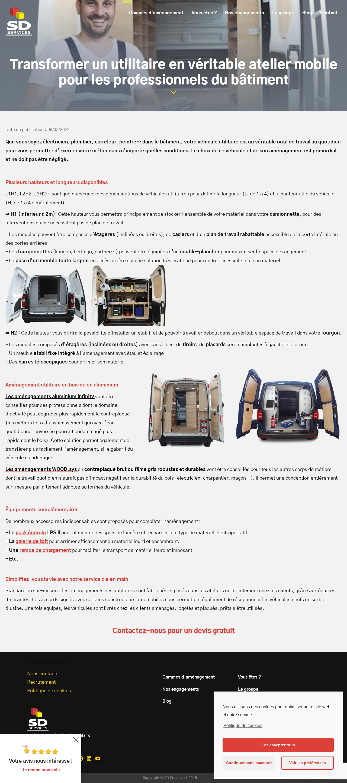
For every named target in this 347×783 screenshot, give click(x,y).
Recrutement (41, 682)
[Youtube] (97, 758)
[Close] (76, 739)
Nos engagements (244, 13)
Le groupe (283, 13)
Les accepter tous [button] (278, 745)
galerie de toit (31, 541)
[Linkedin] (89, 758)
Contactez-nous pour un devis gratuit (174, 631)
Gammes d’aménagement (156, 13)
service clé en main (105, 579)
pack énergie (31, 532)
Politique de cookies (242, 725)
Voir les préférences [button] (307, 763)
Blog (307, 13)
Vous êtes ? (204, 13)
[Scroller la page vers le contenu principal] (173, 92)
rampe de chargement (45, 550)
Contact (329, 13)
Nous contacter (43, 673)
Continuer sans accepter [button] (249, 763)
